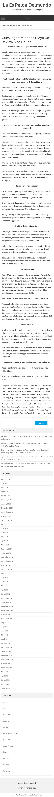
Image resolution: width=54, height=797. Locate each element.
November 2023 (7, 610)
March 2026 (5, 496)
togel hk (5, 708)
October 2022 (6, 663)
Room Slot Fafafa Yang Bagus (18, 404)
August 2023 (5, 622)
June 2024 (5, 582)
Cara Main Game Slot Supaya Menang (34, 389)
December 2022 (7, 655)
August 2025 (5, 524)
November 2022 (7, 659)
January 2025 (6, 553)
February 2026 (6, 500)
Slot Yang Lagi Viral (44, 413)
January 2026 (6, 504)
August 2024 (5, 573)
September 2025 (7, 520)
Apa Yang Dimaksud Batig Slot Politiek (37, 385)
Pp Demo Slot (21, 401)
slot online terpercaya (10, 733)
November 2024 (7, 561)
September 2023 (7, 618)
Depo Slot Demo (16, 398)
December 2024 (7, 557)
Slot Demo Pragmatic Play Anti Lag (15, 410)
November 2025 (7, 512)
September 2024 (7, 569)
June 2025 (5, 532)
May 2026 (4, 487)
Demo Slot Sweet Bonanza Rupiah (27, 395)
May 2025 (4, 536)
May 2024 (4, 586)
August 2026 (5, 479)
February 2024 (6, 598)
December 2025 (7, 508)
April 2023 (5, 639)
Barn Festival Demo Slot (11, 389)
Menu (27, 18)
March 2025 (5, 545)
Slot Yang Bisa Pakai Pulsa (25, 413)
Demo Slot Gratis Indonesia (34, 392)
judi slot (5, 727)
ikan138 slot (7, 702)
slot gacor (6, 715)
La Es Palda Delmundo (27, 4)
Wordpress (38, 795)
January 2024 (6, 602)
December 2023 (7, 606)
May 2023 (4, 635)
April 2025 (5, 541)
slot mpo (6, 765)
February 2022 (6, 684)
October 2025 (6, 516)
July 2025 (4, 528)
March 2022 (5, 680)
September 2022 (7, 668)
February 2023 (6, 647)
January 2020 (6, 688)
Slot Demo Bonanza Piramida (39, 407)
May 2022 (4, 672)
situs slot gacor (8, 746)
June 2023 (5, 631)
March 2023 (5, 643)
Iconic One (15, 795)
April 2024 (5, 590)
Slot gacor (6, 771)
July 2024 (4, 577)
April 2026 (5, 491)
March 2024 (5, 594)
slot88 (5, 752)
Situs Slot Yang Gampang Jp (17, 407)
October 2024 (6, 565)
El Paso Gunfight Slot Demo (34, 398)
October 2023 (6, 614)
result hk (6, 721)
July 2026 (4, 483)
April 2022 (5, 676)
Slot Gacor (13, 385)
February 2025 (6, 549)
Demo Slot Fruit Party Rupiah (12, 392)
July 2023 (4, 627)
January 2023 (6, 651)
